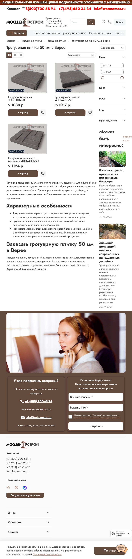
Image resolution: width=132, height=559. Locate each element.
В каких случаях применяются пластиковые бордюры (111, 176)
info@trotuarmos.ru (110, 8)
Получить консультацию (25, 495)
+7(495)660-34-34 (74, 8)
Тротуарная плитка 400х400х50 (67, 98)
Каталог (13, 8)
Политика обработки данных (120, 533)
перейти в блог (127, 138)
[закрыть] (128, 533)
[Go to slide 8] (44, 91)
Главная (10, 41)
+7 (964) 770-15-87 (18, 467)
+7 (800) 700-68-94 (38, 401)
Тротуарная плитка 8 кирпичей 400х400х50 (23, 159)
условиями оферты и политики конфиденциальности (97, 417)
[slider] (102, 77)
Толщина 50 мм (57, 41)
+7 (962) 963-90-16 (18, 463)
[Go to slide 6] (34, 91)
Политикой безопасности (47, 554)
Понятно (110, 550)
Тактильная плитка (100, 33)
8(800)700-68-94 (40, 8)
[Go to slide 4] (25, 91)
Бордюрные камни (47, 33)
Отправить (96, 426)
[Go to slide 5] (30, 91)
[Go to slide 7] (39, 91)
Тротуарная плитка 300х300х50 (20, 98)
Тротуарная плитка (74, 33)
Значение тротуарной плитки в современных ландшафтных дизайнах (109, 252)
